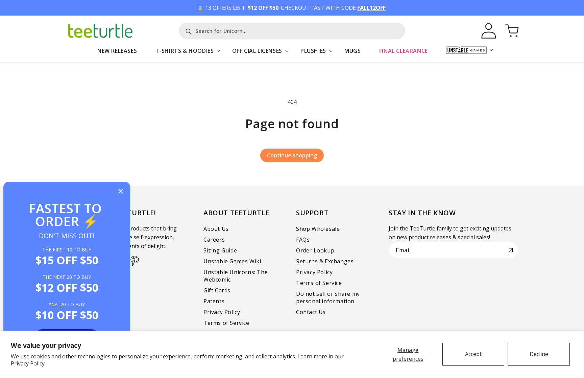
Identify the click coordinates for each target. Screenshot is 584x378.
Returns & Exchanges (325, 261)
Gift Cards (216, 290)
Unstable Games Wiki (232, 261)
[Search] (186, 30)
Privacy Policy (221, 312)
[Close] (121, 191)
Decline (539, 354)
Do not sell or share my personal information (328, 297)
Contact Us (311, 312)
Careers (214, 239)
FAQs (303, 239)
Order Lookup (315, 250)
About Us (216, 228)
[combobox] (292, 31)
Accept (473, 354)
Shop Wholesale (318, 228)
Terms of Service (226, 323)
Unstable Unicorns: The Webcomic (235, 275)
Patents (213, 301)
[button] (184, 54)
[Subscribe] (510, 250)
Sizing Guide (220, 250)
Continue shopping (292, 155)
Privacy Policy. (28, 363)
